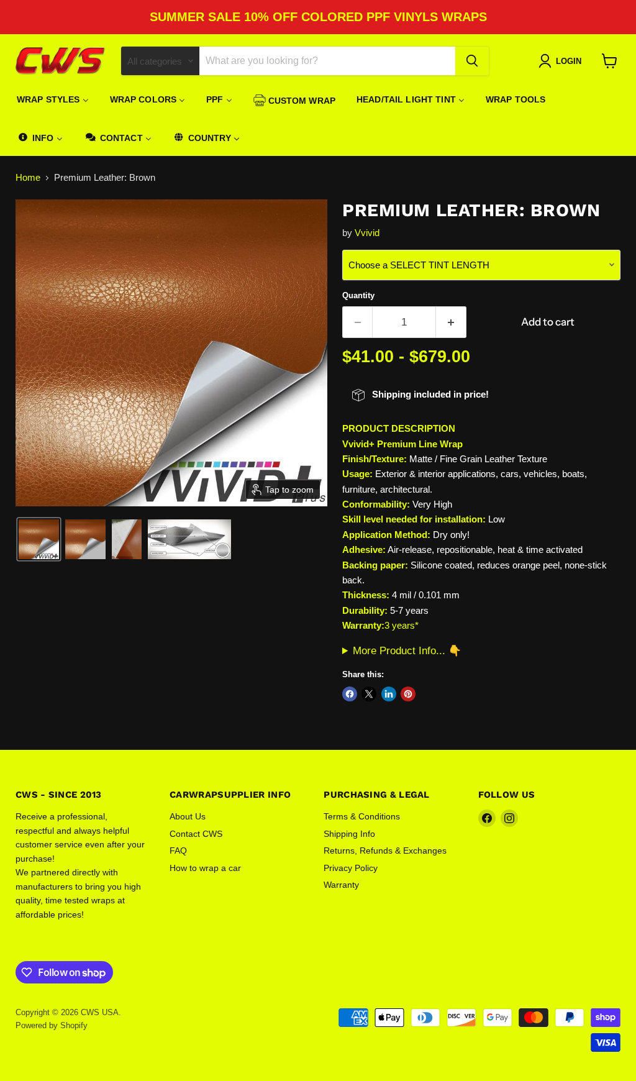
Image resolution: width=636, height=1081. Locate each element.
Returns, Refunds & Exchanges (385, 850)
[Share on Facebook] (349, 693)
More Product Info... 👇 (407, 650)
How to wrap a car (205, 868)
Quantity (358, 295)
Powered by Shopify (52, 1025)
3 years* (401, 625)
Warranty (341, 885)
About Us (188, 816)
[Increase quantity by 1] (451, 322)
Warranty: (363, 625)
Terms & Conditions (362, 816)
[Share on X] (368, 693)
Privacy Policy (351, 868)
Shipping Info (349, 834)
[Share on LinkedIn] (388, 693)
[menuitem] (52, 99)
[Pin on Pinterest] (408, 693)
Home (28, 177)
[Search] (472, 61)
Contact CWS (196, 834)
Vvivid (367, 232)
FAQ (178, 850)
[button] (38, 539)
